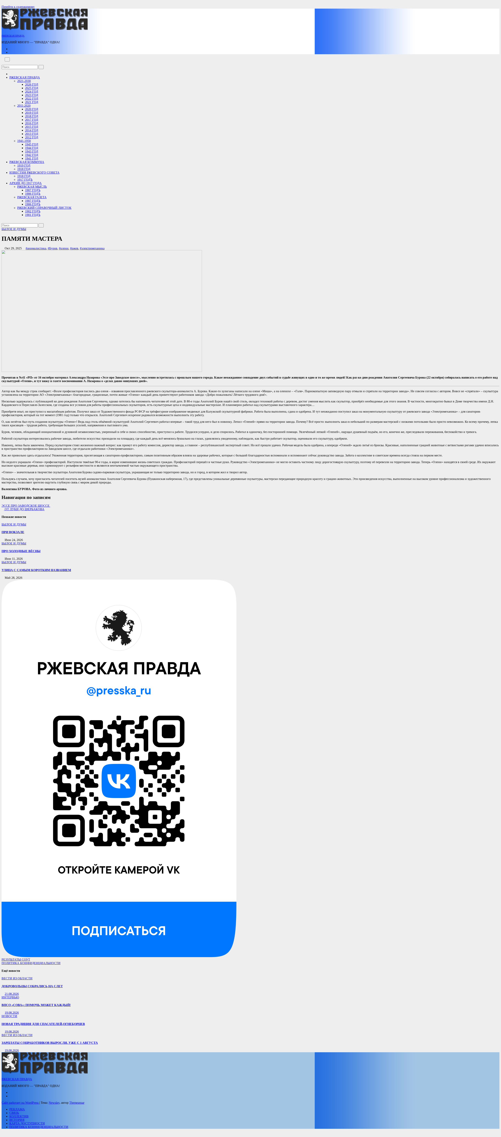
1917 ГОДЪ (24, 179)
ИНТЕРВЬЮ (10, 997)
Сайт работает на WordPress (20, 1102)
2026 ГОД (31, 84)
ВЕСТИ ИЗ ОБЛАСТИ (17, 978)
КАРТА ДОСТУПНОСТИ (27, 1123)
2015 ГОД (31, 126)
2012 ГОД (31, 137)
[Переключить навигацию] (7, 59)
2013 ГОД (31, 133)
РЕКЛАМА (17, 1109)
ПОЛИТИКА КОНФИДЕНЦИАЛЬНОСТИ (31, 963)
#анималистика (36, 248)
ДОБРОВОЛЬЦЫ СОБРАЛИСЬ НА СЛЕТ (32, 986)
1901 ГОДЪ (32, 214)
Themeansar (76, 1102)
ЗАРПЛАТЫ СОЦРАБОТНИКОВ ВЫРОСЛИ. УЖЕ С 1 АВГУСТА (50, 1042)
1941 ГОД (31, 158)
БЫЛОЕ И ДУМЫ (14, 229)
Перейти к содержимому (18, 6)
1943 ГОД (31, 151)
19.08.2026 (12, 1012)
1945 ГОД (31, 144)
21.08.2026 (12, 993)
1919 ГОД (23, 165)
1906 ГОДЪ (32, 193)
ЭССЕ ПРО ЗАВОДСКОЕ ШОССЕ (26, 505)
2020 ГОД (31, 109)
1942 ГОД (31, 155)
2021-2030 (24, 81)
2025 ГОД (31, 88)
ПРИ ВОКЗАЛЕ (13, 532)
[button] (3, 63)
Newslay (54, 1102)
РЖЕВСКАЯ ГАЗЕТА (32, 197)
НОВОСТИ (9, 1016)
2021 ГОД (31, 102)
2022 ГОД (31, 98)
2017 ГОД (31, 119)
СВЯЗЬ (14, 1112)
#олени (63, 248)
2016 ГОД (31, 123)
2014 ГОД (31, 130)
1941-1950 (24, 140)
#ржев (74, 248)
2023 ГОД (31, 95)
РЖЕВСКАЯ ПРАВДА (13, 35)
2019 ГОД (31, 112)
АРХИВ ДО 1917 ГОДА (25, 183)
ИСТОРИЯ (16, 1120)
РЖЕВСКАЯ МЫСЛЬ (32, 186)
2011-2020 (24, 105)
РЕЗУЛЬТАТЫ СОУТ (16, 959)
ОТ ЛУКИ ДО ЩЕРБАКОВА (24, 509)
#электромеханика (92, 248)
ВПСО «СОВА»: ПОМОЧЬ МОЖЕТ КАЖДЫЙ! (36, 1005)
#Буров (52, 248)
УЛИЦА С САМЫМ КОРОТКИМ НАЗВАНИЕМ (36, 570)
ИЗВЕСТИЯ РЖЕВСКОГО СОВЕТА (34, 172)
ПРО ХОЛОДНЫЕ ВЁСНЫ (21, 551)
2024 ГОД (31, 91)
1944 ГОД (31, 148)
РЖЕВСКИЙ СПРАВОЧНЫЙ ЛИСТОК (44, 207)
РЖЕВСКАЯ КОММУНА (26, 162)
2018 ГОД (31, 116)
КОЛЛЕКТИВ (19, 1116)
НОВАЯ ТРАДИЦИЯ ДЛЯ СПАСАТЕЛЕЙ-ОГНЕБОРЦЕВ (43, 1024)
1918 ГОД (23, 169)
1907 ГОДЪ (32, 190)
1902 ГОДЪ (32, 211)
